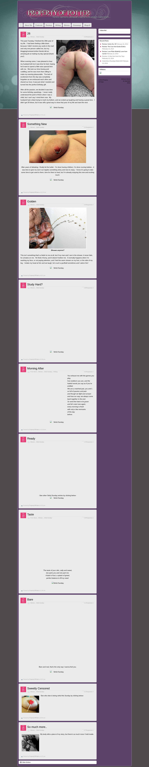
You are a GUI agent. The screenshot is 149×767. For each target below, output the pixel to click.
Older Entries (26, 762)
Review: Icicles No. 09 (109, 44)
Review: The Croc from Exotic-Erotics (114, 46)
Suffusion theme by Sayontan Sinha (125, 81)
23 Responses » (89, 36)
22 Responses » (89, 127)
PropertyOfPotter (34, 115)
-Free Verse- (33, 371)
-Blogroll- (87, 25)
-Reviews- (48, 25)
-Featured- (39, 25)
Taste (30, 514)
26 (28, 33)
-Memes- (66, 25)
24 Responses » (89, 204)
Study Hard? (35, 284)
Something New (37, 124)
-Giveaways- (77, 25)
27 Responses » (89, 730)
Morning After (35, 368)
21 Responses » (89, 603)
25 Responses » (89, 371)
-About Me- (28, 25)
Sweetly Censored (38, 688)
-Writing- (58, 25)
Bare (30, 599)
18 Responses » (89, 288)
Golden (31, 201)
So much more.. (37, 726)
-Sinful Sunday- (40, 36)
